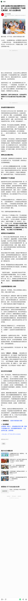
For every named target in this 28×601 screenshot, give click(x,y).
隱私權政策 (14, 496)
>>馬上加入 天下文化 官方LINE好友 (11, 434)
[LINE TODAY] (1, 1)
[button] (20, 599)
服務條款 (8, 496)
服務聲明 (19, 496)
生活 (4, 443)
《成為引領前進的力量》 (16, 420)
